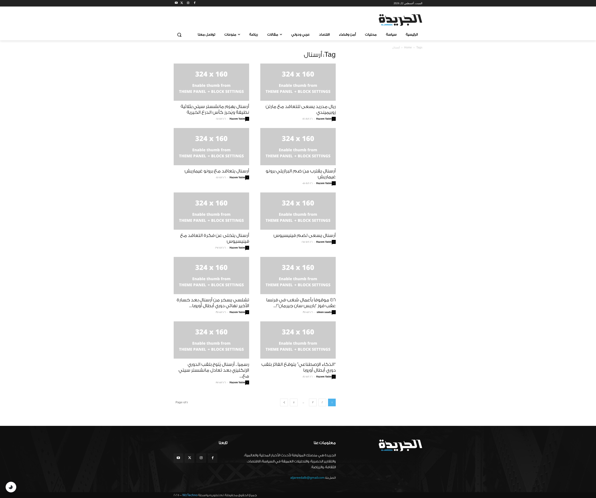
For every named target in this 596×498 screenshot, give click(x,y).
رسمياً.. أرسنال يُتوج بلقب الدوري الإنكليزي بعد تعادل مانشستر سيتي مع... (214, 370)
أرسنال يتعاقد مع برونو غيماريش (217, 171)
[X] (181, 3)
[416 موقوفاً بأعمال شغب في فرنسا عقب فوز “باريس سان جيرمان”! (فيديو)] (298, 275)
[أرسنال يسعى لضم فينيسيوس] (298, 211)
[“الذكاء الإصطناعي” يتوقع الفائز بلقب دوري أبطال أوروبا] (298, 340)
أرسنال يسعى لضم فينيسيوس (305, 235)
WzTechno (190, 495)
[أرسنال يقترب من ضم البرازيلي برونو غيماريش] (298, 146)
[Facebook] (194, 3)
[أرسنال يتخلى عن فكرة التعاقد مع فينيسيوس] (211, 211)
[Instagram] (188, 3)
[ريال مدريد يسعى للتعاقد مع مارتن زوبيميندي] (298, 82)
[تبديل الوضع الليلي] (11, 487)
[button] (179, 34)
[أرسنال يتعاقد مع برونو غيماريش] (211, 146)
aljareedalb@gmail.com (307, 477)
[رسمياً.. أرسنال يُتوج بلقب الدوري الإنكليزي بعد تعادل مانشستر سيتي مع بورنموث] (211, 340)
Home (408, 47)
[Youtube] (176, 3)
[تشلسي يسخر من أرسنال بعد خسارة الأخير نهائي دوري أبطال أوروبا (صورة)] (211, 275)
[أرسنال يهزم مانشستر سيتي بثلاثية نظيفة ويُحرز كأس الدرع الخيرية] (211, 82)
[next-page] (284, 402)
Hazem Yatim (237, 119)
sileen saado (324, 312)
